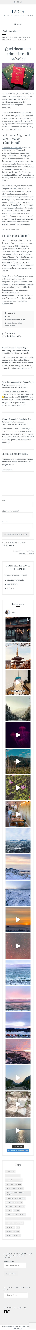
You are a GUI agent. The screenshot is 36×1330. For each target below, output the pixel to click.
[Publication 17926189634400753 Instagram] (18, 1130)
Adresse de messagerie (10, 511)
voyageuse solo (13, 1235)
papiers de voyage (10, 325)
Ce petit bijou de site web (12, 147)
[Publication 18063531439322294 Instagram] (18, 1077)
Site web (5, 522)
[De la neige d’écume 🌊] (18, 893)
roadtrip (10, 1227)
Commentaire (7, 470)
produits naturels (14, 1223)
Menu (19, 24)
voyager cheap (13, 1231)
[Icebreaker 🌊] (18, 972)
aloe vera (10, 1172)
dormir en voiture (14, 1202)
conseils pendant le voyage (15, 1193)
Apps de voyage (13, 1176)
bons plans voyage (14, 1188)
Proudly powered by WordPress (11, 1326)
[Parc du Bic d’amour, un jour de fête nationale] (18, 787)
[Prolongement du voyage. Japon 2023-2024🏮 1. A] (18, 656)
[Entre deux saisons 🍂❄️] (18, 708)
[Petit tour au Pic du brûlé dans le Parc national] (18, 761)
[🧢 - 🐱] (18, 867)
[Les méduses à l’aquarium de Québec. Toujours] (18, 735)
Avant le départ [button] (12, 584)
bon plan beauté (13, 1184)
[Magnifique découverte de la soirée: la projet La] (18, 814)
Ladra (8, 316)
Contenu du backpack (16, 1198)
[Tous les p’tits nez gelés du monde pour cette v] (18, 1025)
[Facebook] (14, 2)
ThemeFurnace (17, 1328)
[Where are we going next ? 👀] (18, 682)
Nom (4, 500)
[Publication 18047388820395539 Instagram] (18, 919)
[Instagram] (18, 2)
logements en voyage (16, 1215)
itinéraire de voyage (15, 1206)
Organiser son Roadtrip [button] (15, 580)
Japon (8, 1210)
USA (18, 1227)
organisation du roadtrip (14, 323)
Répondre (25, 353)
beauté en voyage (14, 1180)
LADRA (18, 11)
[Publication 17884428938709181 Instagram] (18, 1104)
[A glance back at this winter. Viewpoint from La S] (18, 840)
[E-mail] (21, 2)
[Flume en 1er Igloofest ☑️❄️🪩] (18, 946)
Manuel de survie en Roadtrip (16, 37)
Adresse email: (9, 1261)
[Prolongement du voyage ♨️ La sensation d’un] (18, 629)
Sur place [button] (10, 588)
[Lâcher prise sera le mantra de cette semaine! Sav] (18, 1051)
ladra (16, 1210)
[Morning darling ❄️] (18, 998)
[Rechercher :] (16, 1295)
